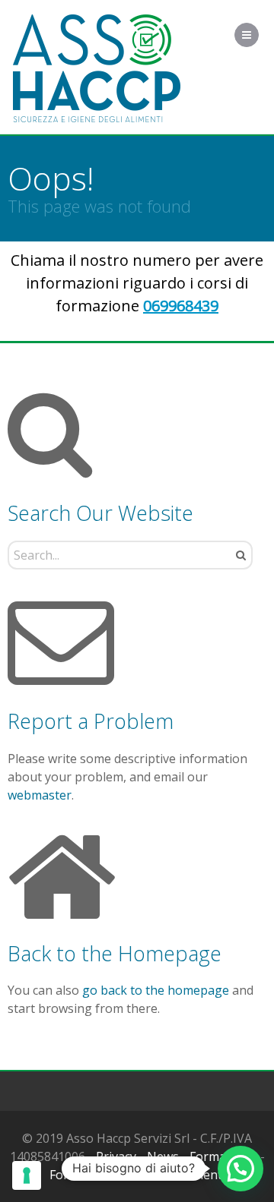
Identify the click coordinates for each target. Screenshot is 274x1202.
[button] (240, 1168)
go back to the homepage (155, 990)
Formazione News (100, 1174)
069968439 (180, 305)
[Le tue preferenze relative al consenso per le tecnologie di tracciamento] (26, 1175)
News (163, 1156)
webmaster (40, 795)
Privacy (116, 1156)
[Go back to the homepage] (97, 68)
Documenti (194, 1174)
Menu (258, 35)
